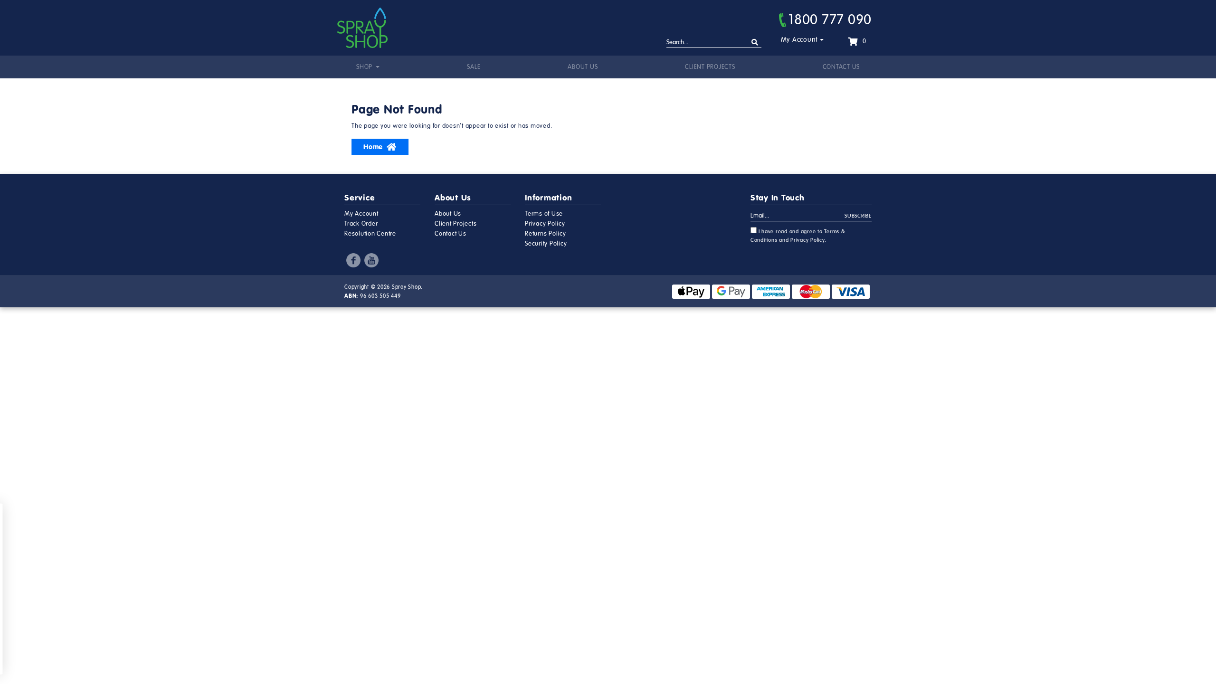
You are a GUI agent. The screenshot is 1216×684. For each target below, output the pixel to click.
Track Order (361, 224)
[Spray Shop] (362, 28)
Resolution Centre (370, 234)
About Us (583, 67)
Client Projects (710, 67)
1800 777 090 (830, 19)
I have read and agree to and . (798, 235)
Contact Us (841, 67)
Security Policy (546, 243)
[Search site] (755, 42)
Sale (473, 67)
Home (373, 146)
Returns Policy (545, 234)
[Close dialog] (112, 515)
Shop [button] (365, 67)
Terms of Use (544, 214)
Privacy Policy (545, 224)
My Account (799, 40)
